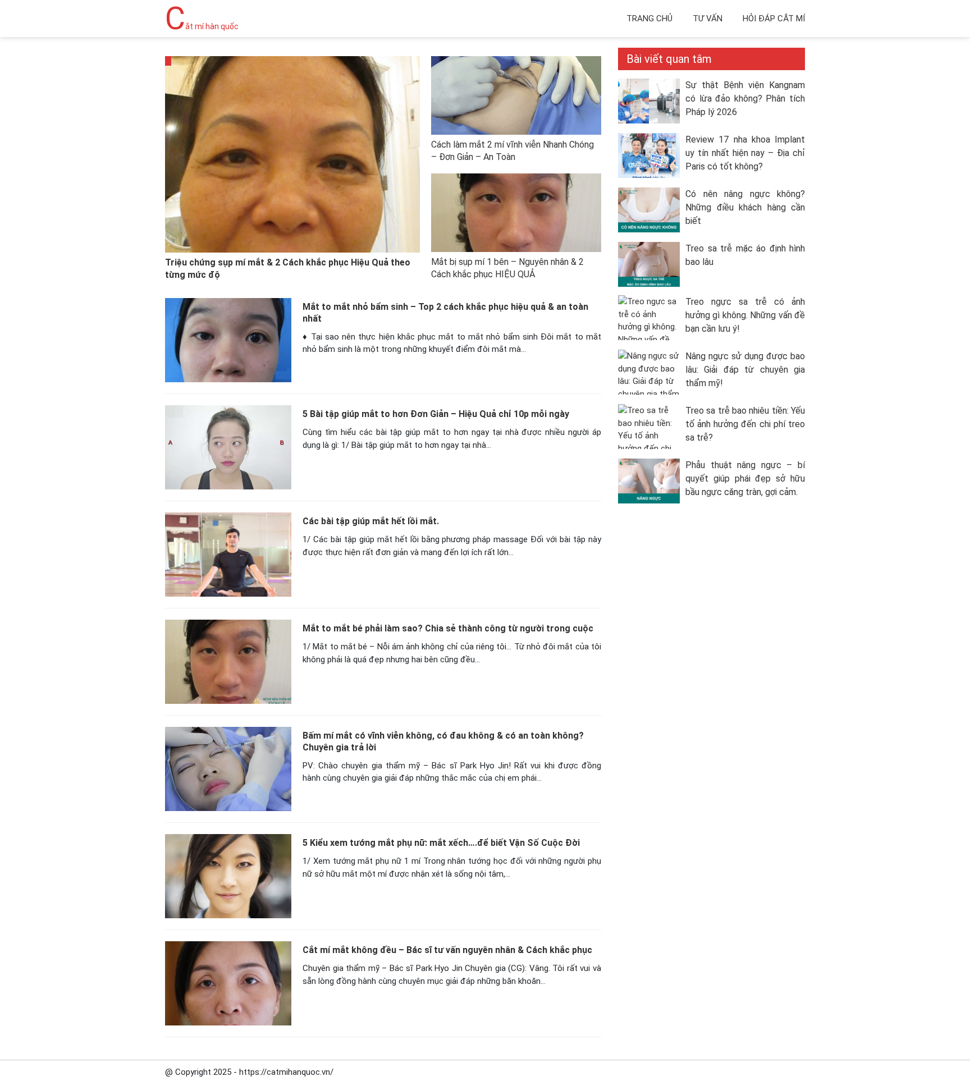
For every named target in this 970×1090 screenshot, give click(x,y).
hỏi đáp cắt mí (774, 18)
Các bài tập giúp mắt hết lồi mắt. (371, 521)
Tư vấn (707, 18)
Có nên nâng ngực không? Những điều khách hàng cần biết (745, 207)
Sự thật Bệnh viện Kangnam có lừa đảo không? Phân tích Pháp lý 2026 (745, 98)
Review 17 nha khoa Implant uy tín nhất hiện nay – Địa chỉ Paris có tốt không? (745, 153)
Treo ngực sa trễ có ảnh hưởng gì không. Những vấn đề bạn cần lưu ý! (745, 315)
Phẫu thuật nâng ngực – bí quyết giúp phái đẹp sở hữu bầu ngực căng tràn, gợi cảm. (745, 478)
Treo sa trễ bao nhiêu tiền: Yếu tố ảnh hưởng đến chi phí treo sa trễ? (745, 424)
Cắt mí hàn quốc (202, 26)
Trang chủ (649, 18)
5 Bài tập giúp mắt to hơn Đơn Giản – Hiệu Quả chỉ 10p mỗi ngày (436, 414)
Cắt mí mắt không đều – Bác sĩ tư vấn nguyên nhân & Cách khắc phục (447, 950)
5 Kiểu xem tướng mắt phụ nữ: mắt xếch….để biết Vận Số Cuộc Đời (441, 842)
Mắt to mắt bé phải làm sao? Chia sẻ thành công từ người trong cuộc (448, 628)
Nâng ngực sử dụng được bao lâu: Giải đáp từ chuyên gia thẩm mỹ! (745, 369)
